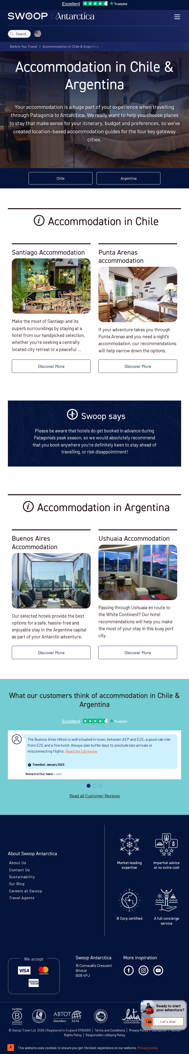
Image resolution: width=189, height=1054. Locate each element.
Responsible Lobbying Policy (105, 1035)
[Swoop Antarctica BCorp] (19, 1016)
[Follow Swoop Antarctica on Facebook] (128, 970)
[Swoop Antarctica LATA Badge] (136, 1016)
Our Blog (17, 883)
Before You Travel (23, 46)
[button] (89, 786)
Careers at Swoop (25, 890)
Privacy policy (147, 1048)
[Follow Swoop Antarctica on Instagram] (143, 970)
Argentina (129, 178)
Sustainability (22, 876)
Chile (60, 178)
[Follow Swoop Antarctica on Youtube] (158, 970)
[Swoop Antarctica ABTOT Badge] (69, 1016)
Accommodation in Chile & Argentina (71, 46)
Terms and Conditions (110, 1030)
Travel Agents (22, 897)
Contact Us (19, 869)
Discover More (51, 366)
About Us (17, 862)
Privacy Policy (138, 1030)
